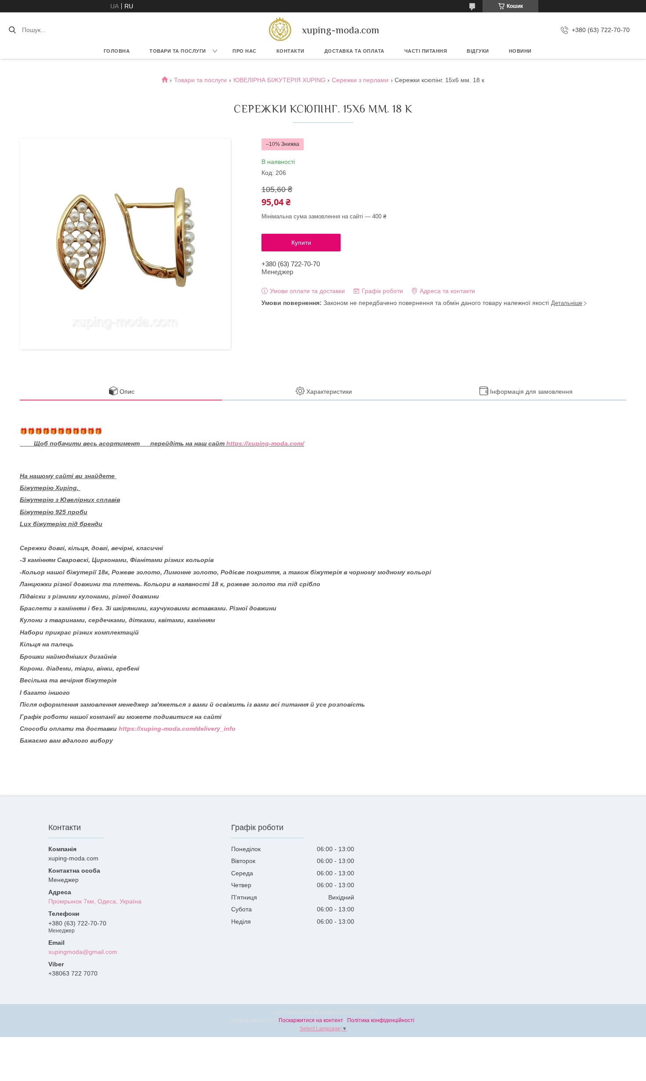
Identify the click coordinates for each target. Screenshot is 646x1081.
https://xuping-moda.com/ (265, 443)
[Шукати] (12, 30)
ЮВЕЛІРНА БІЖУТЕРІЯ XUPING (279, 79)
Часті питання (425, 51)
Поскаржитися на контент (311, 1020)
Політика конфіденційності (380, 1020)
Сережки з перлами (360, 79)
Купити (301, 242)
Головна (117, 51)
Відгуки (478, 51)
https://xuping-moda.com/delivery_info (177, 728)
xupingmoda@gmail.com (82, 951)
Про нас (244, 51)
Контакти (290, 51)
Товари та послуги (177, 51)
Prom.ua (365, 1012)
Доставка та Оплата (354, 51)
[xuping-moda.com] (279, 30)
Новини (520, 51)
